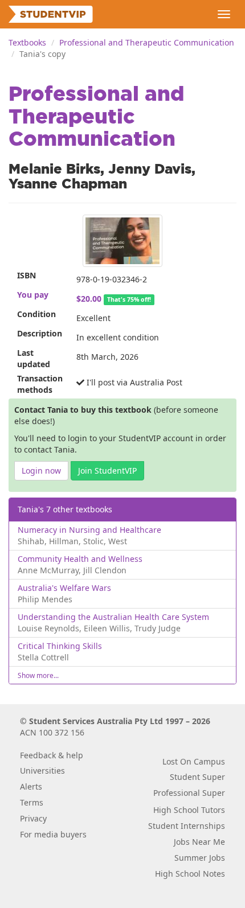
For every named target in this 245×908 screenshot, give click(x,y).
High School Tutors (189, 809)
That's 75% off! (129, 299)
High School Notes (190, 873)
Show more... (38, 675)
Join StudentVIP (107, 470)
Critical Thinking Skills (60, 645)
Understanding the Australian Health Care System (113, 616)
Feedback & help (51, 755)
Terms (31, 802)
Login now (41, 470)
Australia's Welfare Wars (64, 587)
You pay (32, 294)
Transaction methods (40, 384)
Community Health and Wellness (80, 558)
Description (39, 333)
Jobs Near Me (199, 841)
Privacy (33, 818)
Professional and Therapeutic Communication (146, 42)
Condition (36, 314)
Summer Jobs (199, 857)
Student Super (197, 776)
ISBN (26, 275)
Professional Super (189, 792)
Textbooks (27, 42)
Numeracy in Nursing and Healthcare (89, 529)
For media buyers (53, 834)
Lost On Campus (193, 761)
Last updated (33, 358)
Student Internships (186, 825)
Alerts (31, 786)
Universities (42, 770)
